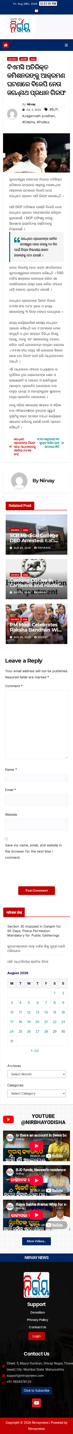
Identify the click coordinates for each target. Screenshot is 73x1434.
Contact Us (37, 1327)
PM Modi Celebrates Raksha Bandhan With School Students (36, 630)
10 (12, 1012)
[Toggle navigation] (66, 45)
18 (20, 1022)
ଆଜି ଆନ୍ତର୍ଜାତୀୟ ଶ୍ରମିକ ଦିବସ (27, 961)
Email (10, 790)
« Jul (35, 1050)
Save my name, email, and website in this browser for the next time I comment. (33, 851)
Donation (37, 1312)
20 (37, 1022)
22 (55, 1022)
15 (54, 1012)
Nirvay (31, 104)
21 (46, 1022)
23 (63, 1022)
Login (36, 1336)
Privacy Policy (37, 1319)
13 (37, 1012)
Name (11, 769)
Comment (14, 686)
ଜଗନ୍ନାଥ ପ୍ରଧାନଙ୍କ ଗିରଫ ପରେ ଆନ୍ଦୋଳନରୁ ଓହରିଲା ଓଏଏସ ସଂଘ (24, 446)
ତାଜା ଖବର (12, 59)
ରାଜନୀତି (23, 59)
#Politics (43, 122)
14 (46, 1012)
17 (12, 1022)
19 (29, 1022)
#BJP (53, 109)
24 (12, 1031)
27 (37, 1031)
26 (29, 1031)
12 (28, 1012)
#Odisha (28, 122)
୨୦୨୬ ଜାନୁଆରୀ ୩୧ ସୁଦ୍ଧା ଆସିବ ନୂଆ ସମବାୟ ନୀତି (48, 443)
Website (11, 814)
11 (20, 1012)
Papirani (44, 547)
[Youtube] (36, 1402)
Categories (15, 1085)
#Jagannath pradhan (38, 116)
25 (20, 1031)
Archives (14, 1066)
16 (63, 1012)
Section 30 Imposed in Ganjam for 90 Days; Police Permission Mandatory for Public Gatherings (34, 930)
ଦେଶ (25, 619)
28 (46, 1031)
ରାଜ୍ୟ (33, 59)
